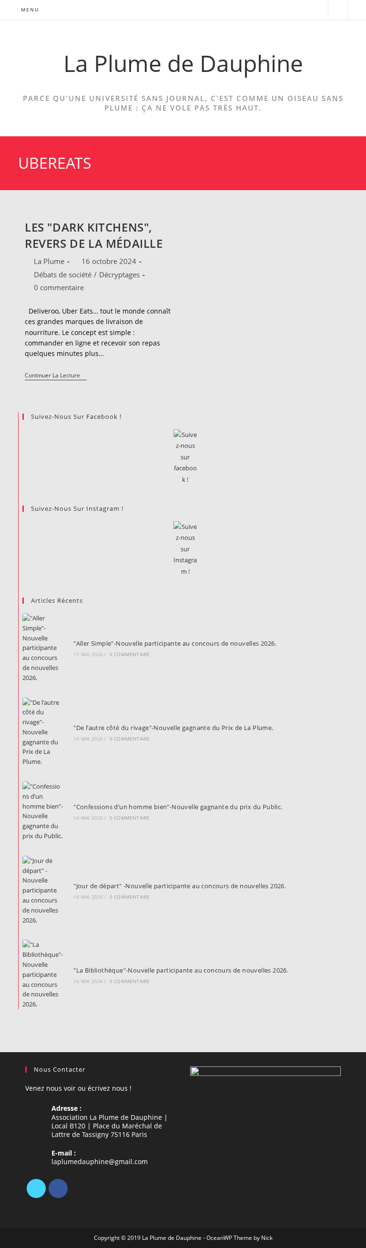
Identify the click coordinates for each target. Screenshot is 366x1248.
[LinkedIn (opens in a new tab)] (303, 9)
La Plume (49, 261)
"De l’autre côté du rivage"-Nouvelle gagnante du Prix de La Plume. (173, 727)
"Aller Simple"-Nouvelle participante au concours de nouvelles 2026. (174, 643)
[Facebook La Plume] (184, 457)
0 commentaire (59, 287)
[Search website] (338, 10)
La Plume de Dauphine (183, 63)
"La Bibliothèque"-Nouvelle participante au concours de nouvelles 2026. (180, 970)
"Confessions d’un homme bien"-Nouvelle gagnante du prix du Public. (177, 806)
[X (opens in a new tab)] (278, 9)
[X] (36, 1188)
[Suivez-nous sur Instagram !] (184, 549)
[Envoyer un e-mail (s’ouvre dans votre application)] (316, 9)
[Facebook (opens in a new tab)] (291, 9)
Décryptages (119, 274)
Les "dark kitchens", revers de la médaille (94, 235)
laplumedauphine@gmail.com (99, 1161)
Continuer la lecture (56, 376)
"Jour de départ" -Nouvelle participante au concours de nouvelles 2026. (179, 886)
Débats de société (63, 274)
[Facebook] (58, 1188)
